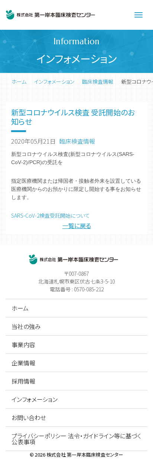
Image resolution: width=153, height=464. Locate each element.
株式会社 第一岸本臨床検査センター (84, 454)
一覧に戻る (76, 225)
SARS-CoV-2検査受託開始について (50, 215)
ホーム (19, 81)
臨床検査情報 (97, 81)
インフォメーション (54, 81)
